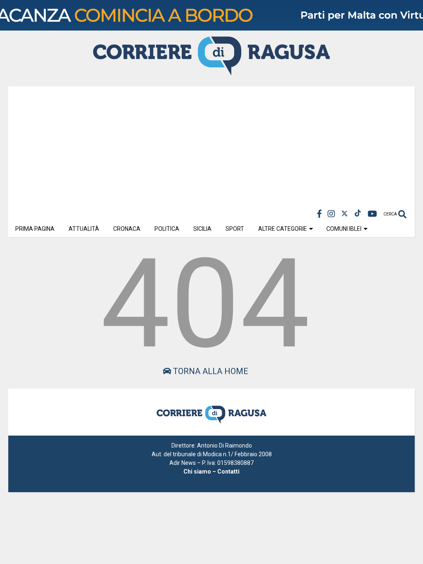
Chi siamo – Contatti (211, 471)
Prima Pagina (35, 228)
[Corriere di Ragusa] (211, 72)
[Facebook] (319, 214)
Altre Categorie (282, 228)
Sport (235, 228)
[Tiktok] (357, 214)
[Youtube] (372, 214)
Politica (166, 228)
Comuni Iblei (343, 228)
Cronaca (126, 228)
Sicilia (202, 228)
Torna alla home (209, 371)
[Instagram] (331, 214)
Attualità (84, 228)
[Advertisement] (211, 144)
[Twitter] (344, 214)
